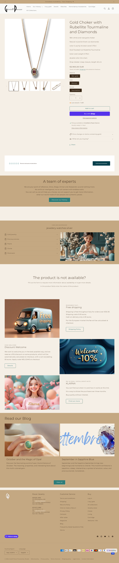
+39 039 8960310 (40, 501)
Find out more (74, 401)
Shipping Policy (75, 329)
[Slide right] (63, 86)
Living (90, 514)
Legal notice (76, 559)
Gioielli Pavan (13, 559)
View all (59, 482)
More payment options (90, 118)
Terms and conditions (67, 498)
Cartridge (91, 517)
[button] (37, 7)
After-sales (64, 517)
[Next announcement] (114, 1)
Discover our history (59, 200)
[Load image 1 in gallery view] (14, 86)
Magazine (63, 520)
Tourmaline (76, 90)
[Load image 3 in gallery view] (35, 86)
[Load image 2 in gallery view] (24, 86)
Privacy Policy (65, 511)
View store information (79, 128)
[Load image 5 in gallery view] (56, 86)
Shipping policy (66, 559)
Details (10, 365)
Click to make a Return (68, 508)
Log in (90, 498)
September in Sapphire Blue (78, 459)
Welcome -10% (93, 520)
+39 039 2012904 (40, 510)
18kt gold (75, 76)
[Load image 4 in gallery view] (45, 86)
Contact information (88, 559)
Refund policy (35, 559)
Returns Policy (65, 505)
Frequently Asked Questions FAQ (71, 527)
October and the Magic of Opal (24, 459)
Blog (61, 524)
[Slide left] (6, 86)
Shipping (82, 69)
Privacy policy (45, 559)
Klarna (62, 530)
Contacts (63, 514)
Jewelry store (92, 508)
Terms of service (55, 559)
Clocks (90, 511)
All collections (92, 505)
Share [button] (73, 144)
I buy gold (91, 501)
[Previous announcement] (5, 1)
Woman (74, 83)
